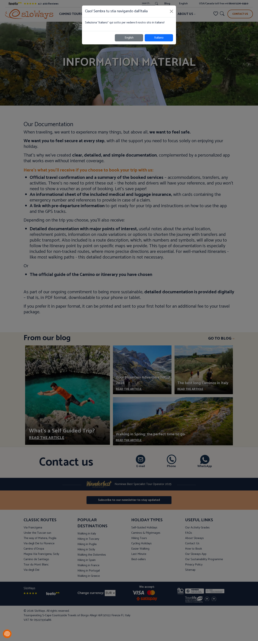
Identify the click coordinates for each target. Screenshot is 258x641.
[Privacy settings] (7, 633)
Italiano (159, 37)
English (129, 37)
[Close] (171, 11)
